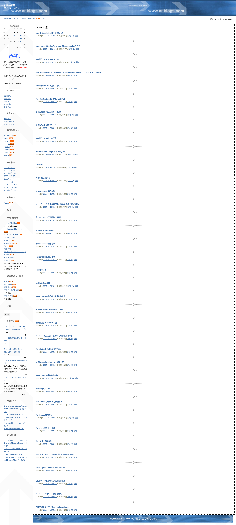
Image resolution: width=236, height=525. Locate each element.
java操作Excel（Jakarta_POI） (48, 59)
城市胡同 (7, 249)
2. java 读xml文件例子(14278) (15, 415)
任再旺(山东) (8, 243)
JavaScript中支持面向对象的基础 (49, 402)
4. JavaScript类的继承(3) (13, 454)
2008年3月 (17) (10, 173)
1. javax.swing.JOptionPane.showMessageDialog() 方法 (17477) (15, 409)
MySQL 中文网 (9, 238)
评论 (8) (72, 62)
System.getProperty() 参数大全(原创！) (51, 152)
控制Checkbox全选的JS (45, 244)
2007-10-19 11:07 (49, 168)
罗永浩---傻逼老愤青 (11, 290)
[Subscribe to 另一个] (11, 246)
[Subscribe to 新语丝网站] (14, 284)
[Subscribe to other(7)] (12, 152)
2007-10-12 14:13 (50, 220)
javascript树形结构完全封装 (47, 375)
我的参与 (7, 104)
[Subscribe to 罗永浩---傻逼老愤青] (20, 290)
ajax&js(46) (8, 135)
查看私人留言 (9, 124)
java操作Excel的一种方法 (46, 138)
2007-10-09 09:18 (50, 510)
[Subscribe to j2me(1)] (11, 147)
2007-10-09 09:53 (50, 378)
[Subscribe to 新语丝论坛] (14, 287)
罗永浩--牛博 (8, 296)
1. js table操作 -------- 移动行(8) (15, 440)
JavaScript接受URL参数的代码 (48, 349)
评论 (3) (72, 49)
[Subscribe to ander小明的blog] (18, 223)
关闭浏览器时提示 (43, 283)
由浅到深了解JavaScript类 (46, 323)
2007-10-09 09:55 (50, 365)
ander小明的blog (10, 223)
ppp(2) (6, 203)
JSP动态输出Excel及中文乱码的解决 (50, 99)
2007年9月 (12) (10, 190)
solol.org (7, 240)
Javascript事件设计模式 (45, 428)
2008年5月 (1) (9, 168)
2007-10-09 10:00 (50, 339)
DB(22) (6, 138)
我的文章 (7, 99)
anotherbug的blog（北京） (14, 229)
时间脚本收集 (41, 270)
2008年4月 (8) (9, 170)
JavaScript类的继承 (44, 415)
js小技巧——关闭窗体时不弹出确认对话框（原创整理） (58, 204)
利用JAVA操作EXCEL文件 (46, 125)
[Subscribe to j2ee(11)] (12, 144)
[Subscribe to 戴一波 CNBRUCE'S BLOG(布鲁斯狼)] (12, 255)
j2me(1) (7, 147)
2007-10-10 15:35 (50, 233)
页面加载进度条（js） (44, 178)
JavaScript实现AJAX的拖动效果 (49, 494)
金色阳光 (7, 260)
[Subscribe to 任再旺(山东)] (15, 243)
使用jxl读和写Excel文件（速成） (49, 112)
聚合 (34, 18)
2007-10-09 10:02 (50, 326)
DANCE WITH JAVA (11, 235)
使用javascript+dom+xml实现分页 (50, 362)
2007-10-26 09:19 (50, 102)
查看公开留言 (9, 122)
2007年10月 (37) (10, 187)
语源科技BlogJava (8, 18)
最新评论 (7, 107)
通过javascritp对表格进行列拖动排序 (50, 481)
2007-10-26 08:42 (50, 141)
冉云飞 (6, 281)
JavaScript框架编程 (44, 441)
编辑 (76, 36)
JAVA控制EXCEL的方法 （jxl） (48, 86)
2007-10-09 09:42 (50, 418)
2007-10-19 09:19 (50, 181)
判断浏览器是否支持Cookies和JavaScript (52, 507)
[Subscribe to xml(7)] (10, 155)
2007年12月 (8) (10, 182)
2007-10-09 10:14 (50, 247)
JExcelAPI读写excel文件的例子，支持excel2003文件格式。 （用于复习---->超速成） (69, 72)
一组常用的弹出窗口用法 (45, 257)
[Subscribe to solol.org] (12, 240)
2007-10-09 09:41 (50, 431)
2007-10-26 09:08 (50, 115)
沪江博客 (153, 519)
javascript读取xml (43, 389)
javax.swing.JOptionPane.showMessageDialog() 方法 (58, 46)
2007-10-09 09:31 (50, 484)
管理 (43, 18)
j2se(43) (7, 150)
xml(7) (6, 155)
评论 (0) (70, 75)
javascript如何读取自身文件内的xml (50, 468)
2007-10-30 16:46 (50, 36)
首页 (18, 18)
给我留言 (7, 119)
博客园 (137, 519)
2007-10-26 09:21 (50, 89)
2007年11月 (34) (10, 185)
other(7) (7, 152)
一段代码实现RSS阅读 (45, 231)
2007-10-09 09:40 (50, 444)
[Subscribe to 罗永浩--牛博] (15, 296)
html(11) (7, 141)
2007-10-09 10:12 (50, 273)
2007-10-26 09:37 (50, 62)
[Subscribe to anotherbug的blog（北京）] (6, 232)
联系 (30, 18)
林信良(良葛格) (9, 257)
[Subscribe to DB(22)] (11, 138)
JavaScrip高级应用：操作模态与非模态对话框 (54, 336)
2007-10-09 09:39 (50, 457)
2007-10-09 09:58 (50, 352)
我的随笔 (7, 96)
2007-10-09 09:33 (50, 470)
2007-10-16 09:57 (50, 194)
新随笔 (24, 18)
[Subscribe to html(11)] (12, 141)
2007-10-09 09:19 (50, 497)
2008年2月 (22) (10, 176)
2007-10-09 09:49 (50, 391)
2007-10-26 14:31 (50, 49)
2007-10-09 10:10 (50, 286)
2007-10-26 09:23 (50, 75)
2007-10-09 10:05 (50, 312)
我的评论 (7, 101)
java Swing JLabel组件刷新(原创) (49, 33)
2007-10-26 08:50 (50, 128)
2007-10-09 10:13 (50, 260)
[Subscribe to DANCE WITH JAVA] (20, 235)
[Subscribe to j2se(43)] (12, 150)
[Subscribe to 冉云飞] (11, 281)
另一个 (6, 246)
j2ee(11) (7, 144)
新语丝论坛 (8, 287)
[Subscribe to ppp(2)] (11, 203)
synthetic (39, 165)
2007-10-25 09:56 (50, 154)
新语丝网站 (8, 284)
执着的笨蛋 (9, 5)
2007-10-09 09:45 (50, 405)
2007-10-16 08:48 (50, 207)
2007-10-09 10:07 (50, 299)
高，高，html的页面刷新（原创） (49, 217)
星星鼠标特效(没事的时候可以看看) (49, 310)
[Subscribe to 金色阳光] (12, 260)
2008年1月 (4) (9, 179)
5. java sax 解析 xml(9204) (14, 429)
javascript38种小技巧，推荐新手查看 (50, 296)
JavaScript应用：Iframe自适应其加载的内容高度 (55, 454)
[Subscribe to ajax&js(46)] (14, 135)
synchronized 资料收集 (45, 191)
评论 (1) (71, 36)
